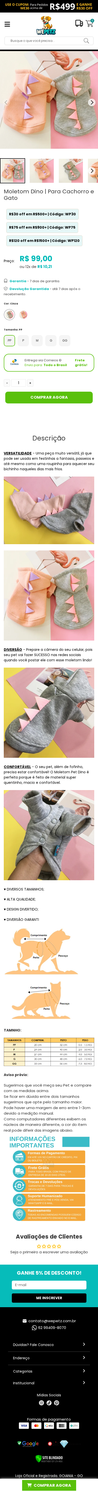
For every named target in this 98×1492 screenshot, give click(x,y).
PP (9, 340)
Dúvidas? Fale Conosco (33, 1344)
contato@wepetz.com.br (52, 1320)
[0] (89, 26)
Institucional (23, 1383)
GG (64, 340)
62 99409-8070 (52, 1327)
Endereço (21, 1358)
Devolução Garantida (29, 288)
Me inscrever (49, 1297)
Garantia (18, 281)
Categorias (22, 1371)
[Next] (91, 171)
